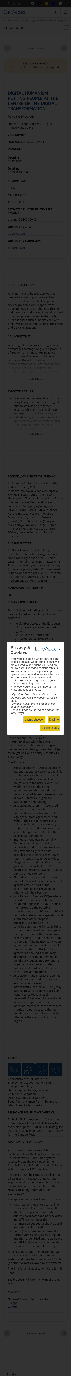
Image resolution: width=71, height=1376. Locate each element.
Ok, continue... (50, 727)
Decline (54, 719)
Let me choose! (34, 719)
